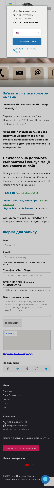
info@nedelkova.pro (17, 425)
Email (7, 252)
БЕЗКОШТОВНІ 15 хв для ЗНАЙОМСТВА (18, 284)
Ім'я (6, 240)
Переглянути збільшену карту (17, 354)
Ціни (5, 403)
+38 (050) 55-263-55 (27, 193)
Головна (7, 391)
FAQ (5, 407)
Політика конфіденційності (16, 429)
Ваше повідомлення (16, 297)
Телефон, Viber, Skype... (18, 270)
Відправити (12, 322)
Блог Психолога (12, 395)
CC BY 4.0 (44, 438)
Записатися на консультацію (21, 448)
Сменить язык (27, 41)
